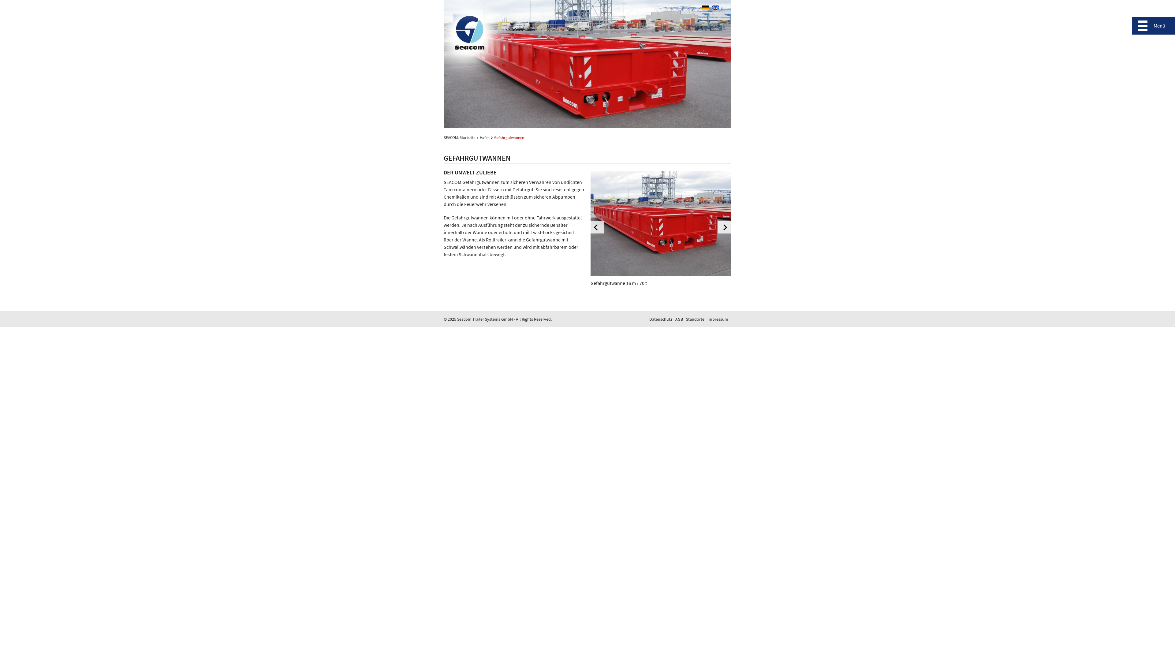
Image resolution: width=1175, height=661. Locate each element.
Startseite (467, 137)
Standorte (695, 319)
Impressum (717, 319)
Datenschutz (660, 319)
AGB (679, 319)
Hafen (485, 137)
